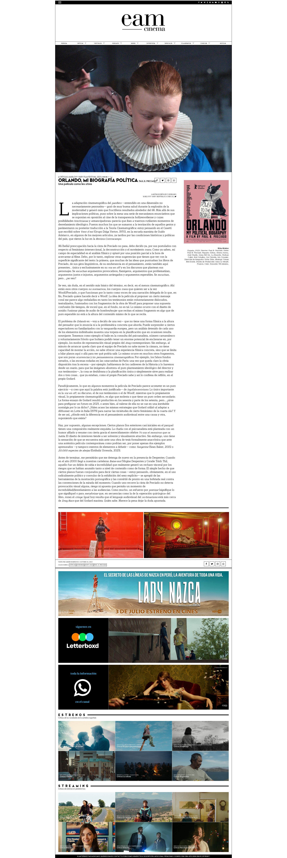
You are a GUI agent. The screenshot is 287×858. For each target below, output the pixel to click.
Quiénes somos (107, 856)
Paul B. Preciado (100, 565)
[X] (162, 180)
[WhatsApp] (174, 180)
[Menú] (59, 2)
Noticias (223, 43)
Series (133, 43)
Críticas (80, 43)
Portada (64, 43)
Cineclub (204, 43)
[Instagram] (168, 180)
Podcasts (115, 43)
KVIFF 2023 (89, 565)
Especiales (168, 43)
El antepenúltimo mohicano (96, 8)
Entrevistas (151, 43)
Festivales (98, 43)
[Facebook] (157, 180)
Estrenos (80, 565)
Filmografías (186, 43)
